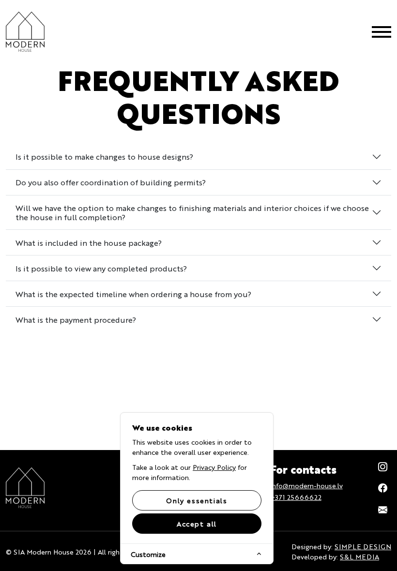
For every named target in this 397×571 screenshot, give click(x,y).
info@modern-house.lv (307, 485)
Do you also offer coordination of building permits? (110, 182)
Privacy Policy (214, 467)
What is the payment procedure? (75, 320)
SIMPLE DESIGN (363, 546)
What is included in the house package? (88, 243)
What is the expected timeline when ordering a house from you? (133, 294)
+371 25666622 (296, 497)
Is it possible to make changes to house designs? (104, 156)
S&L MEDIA (359, 556)
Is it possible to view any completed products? (101, 268)
